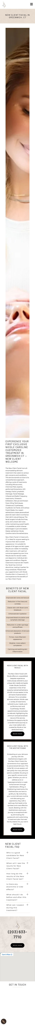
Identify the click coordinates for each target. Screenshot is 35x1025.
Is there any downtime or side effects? (14, 886)
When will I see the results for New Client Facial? (15, 865)
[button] (17, 855)
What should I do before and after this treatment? (16, 897)
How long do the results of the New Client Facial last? (15, 876)
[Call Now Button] (3, 1021)
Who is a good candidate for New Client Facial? (15, 855)
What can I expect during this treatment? (15, 907)
